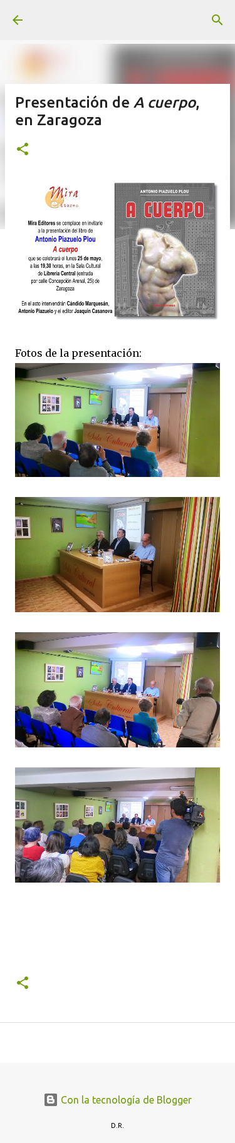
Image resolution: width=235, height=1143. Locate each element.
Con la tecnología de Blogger (125, 1099)
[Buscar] (217, 20)
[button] (22, 149)
